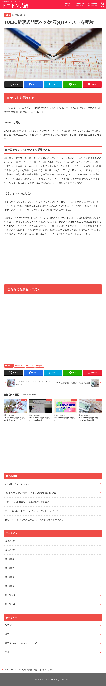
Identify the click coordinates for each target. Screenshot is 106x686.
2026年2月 (10, 541)
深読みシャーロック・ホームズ (21, 643)
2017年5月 (10, 586)
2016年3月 (10, 604)
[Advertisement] (53, 259)
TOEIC (7, 15)
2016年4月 (10, 595)
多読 (7, 634)
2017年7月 (10, 568)
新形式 (40, 366)
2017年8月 (10, 559)
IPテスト (20, 366)
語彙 (7, 652)
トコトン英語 (15, 5)
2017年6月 (10, 577)
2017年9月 (10, 550)
